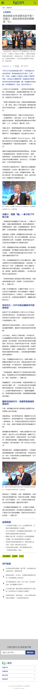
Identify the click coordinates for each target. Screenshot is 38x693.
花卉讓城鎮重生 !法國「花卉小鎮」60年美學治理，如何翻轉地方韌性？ (20, 583)
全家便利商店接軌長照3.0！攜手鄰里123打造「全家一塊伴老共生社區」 (20, 543)
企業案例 (7, 12)
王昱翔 (17, 66)
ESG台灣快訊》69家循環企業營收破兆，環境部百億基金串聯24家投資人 (21, 532)
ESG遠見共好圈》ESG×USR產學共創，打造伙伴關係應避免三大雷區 (20, 526)
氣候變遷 (14, 556)
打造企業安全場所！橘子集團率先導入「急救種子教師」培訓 (19, 548)
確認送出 (30, 652)
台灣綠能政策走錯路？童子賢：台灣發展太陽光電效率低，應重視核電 (21, 569)
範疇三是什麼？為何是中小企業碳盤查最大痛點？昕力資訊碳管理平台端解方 (20, 537)
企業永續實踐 (6, 556)
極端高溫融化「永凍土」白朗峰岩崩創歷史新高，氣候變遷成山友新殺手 (21, 576)
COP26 (21, 556)
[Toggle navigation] (2, 3)
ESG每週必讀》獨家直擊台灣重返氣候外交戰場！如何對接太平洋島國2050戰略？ (20, 589)
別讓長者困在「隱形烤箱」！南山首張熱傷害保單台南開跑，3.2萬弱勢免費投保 (21, 596)
